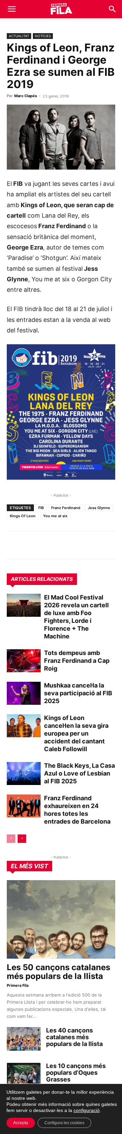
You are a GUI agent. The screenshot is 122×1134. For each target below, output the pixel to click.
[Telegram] (29, 545)
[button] (11, 9)
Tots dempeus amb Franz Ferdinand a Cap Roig (76, 660)
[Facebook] (60, 545)
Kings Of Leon (23, 516)
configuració (87, 1110)
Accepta (20, 1122)
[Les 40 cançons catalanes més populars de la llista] (24, 1039)
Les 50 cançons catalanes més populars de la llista (58, 971)
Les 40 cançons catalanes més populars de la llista (74, 1037)
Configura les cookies (64, 1122)
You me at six (55, 516)
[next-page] (22, 838)
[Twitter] (45, 545)
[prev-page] (11, 838)
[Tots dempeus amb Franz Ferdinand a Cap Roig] (24, 661)
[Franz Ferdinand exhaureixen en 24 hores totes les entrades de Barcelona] (24, 806)
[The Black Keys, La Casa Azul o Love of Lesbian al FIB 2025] (24, 773)
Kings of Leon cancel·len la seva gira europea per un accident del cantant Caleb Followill (76, 733)
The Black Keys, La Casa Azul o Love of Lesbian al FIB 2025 (79, 773)
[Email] (76, 545)
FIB (41, 507)
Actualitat (19, 36)
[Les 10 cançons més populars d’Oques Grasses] (24, 1074)
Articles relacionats (42, 579)
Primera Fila (17, 985)
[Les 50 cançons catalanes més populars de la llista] (61, 919)
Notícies (43, 36)
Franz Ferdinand (65, 507)
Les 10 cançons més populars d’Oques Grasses (76, 1072)
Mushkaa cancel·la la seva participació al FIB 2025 (78, 693)
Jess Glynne (99, 507)
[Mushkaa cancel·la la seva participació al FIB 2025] (24, 693)
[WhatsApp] (13, 545)
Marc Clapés (25, 95)
